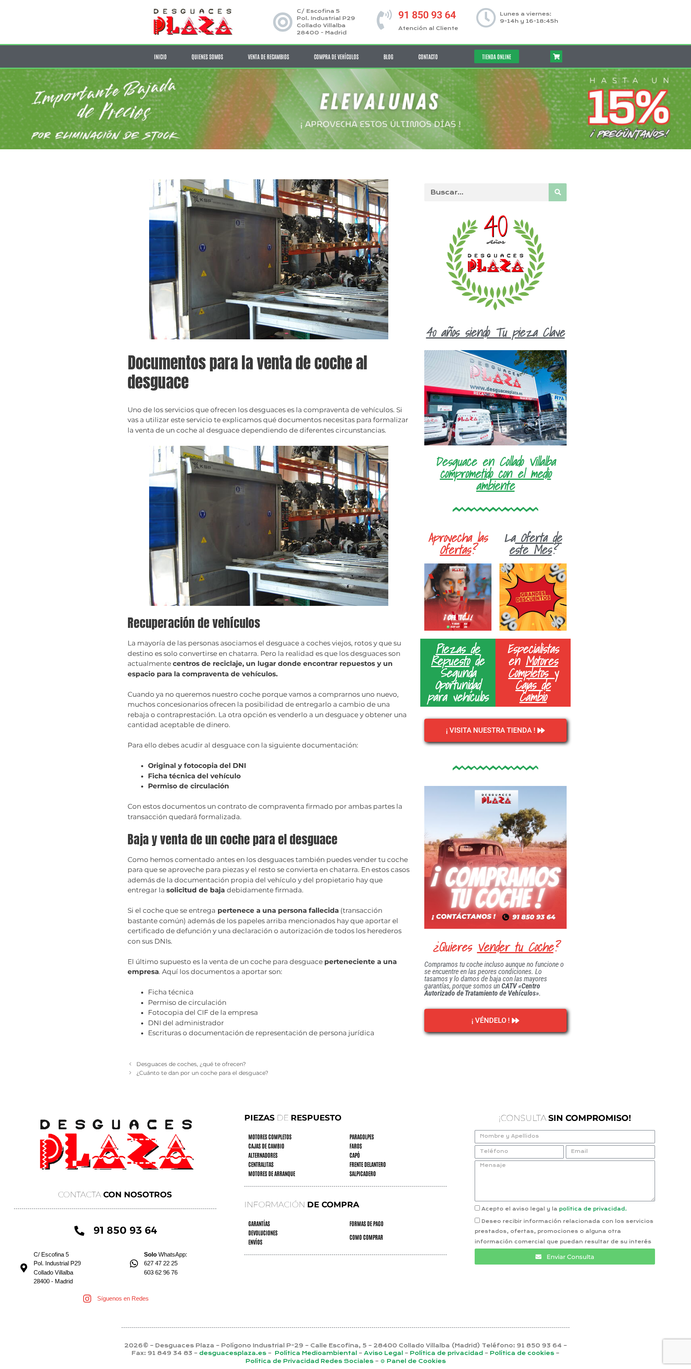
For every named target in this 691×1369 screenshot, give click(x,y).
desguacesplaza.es (233, 1353)
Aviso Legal (384, 1353)
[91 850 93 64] (384, 20)
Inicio (160, 56)
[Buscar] (558, 192)
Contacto (428, 56)
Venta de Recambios (268, 56)
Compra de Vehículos (336, 56)
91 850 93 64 (427, 15)
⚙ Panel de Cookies (413, 1361)
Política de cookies (522, 1353)
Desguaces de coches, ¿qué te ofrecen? (191, 1064)
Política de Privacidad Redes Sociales (309, 1361)
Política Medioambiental (316, 1353)
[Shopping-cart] (556, 56)
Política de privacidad (447, 1353)
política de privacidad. (593, 1209)
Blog (388, 56)
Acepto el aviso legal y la (554, 1209)
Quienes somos (207, 56)
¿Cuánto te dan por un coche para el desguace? (202, 1072)
